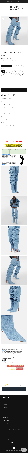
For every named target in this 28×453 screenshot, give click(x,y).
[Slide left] (10, 48)
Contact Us (5, 407)
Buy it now (14, 90)
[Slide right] (17, 48)
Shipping (7, 60)
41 (7, 74)
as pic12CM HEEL (18, 65)
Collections (5, 411)
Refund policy (6, 420)
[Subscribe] (23, 433)
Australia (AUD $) (13, 442)
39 (22, 71)
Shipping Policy (6, 423)
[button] (1, 8)
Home (4, 401)
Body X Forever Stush (12, 450)
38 (17, 71)
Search (4, 414)
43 (17, 74)
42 (12, 74)
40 (3, 74)
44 (22, 74)
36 (8, 71)
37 (12, 71)
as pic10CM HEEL (7, 65)
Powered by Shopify (19, 450)
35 (3, 71)
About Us (5, 404)
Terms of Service (6, 417)
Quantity (3, 77)
